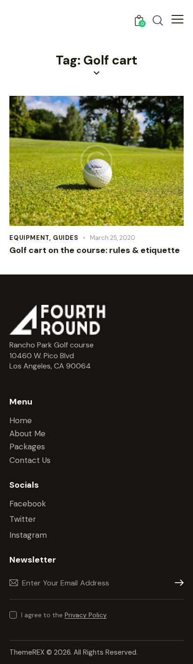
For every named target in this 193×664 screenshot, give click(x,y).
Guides (66, 238)
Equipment (29, 238)
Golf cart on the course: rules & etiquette (94, 250)
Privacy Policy (86, 615)
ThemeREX (27, 652)
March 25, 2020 (112, 238)
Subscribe (177, 583)
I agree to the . (64, 615)
